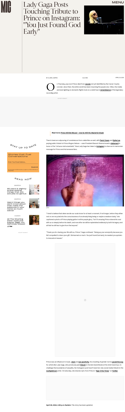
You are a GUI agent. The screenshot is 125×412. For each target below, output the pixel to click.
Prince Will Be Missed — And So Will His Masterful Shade (82, 133)
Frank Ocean (104, 140)
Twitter (115, 371)
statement (115, 143)
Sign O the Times (102, 371)
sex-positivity (84, 362)
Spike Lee (116, 140)
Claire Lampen (52, 78)
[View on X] (85, 388)
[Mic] (6, 7)
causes (88, 84)
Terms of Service (32, 169)
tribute (82, 365)
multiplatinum (51, 371)
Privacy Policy (11, 170)
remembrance (105, 90)
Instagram (100, 146)
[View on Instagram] (85, 300)
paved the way (117, 362)
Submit (34, 167)
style (73, 362)
